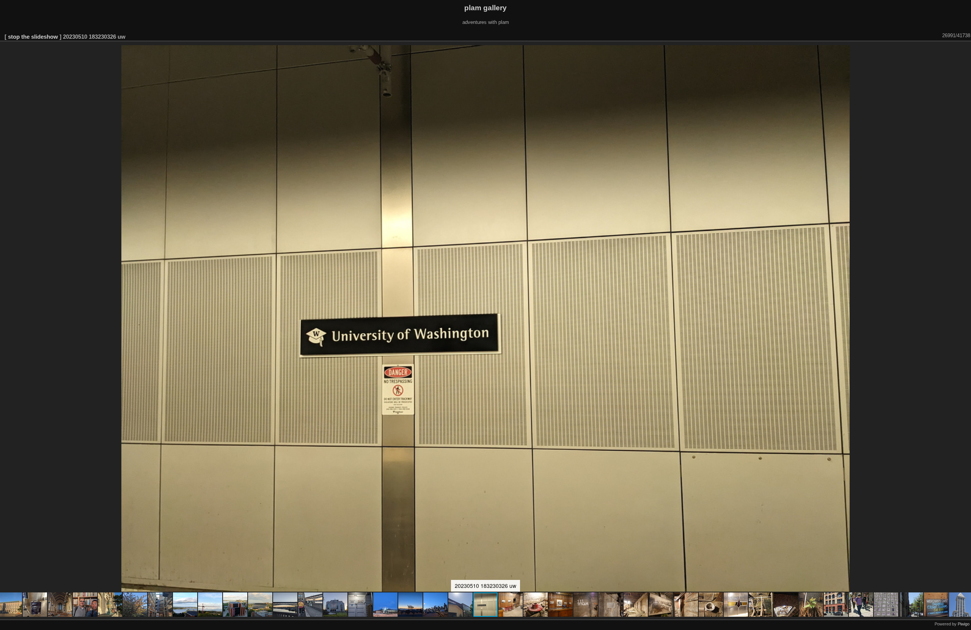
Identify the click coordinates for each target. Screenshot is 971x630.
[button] (35, 604)
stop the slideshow (33, 36)
